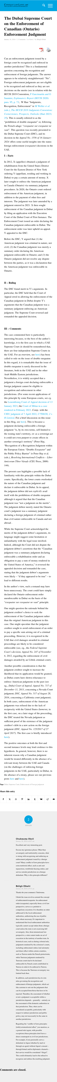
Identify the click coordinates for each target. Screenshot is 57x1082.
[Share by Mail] (54, 799)
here (37, 354)
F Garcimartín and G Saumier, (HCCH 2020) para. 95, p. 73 (27, 98)
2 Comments (21, 39)
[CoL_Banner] (16, 5)
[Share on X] (10, 799)
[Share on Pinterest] (22, 799)
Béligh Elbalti (41, 39)
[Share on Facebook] (3, 799)
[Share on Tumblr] (35, 799)
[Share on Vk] (41, 799)
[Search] (42, 5)
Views (31, 39)
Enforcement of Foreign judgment (32, 784)
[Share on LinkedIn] (28, 799)
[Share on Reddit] (47, 799)
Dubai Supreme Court (12, 784)
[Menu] (49, 5)
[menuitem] (42, 5)
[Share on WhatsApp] (16, 799)
